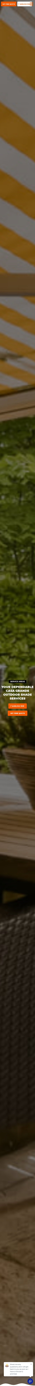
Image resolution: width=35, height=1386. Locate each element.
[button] (31, 4)
